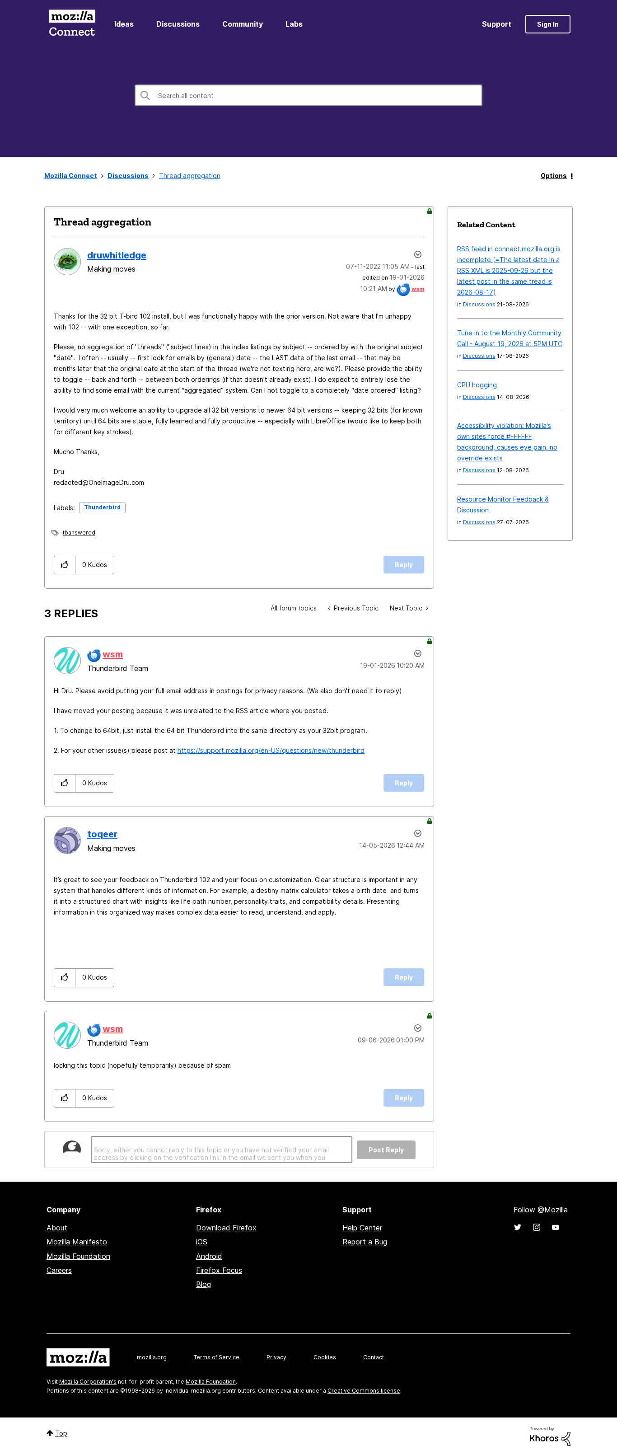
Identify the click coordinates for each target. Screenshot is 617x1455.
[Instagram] (537, 1227)
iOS (201, 1241)
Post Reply (386, 1150)
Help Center (362, 1227)
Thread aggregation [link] (189, 175)
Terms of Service (216, 1357)
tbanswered (79, 532)
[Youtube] (556, 1227)
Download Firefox (226, 1227)
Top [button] (61, 1433)
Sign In (548, 24)
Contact (373, 1357)
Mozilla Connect (72, 24)
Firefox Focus (219, 1270)
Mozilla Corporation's (88, 1381)
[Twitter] (518, 1227)
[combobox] (308, 95)
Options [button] (554, 175)
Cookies (324, 1357)
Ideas (124, 23)
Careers (59, 1270)
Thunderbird (102, 507)
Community (242, 23)
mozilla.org (152, 1357)
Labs (294, 23)
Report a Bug (364, 1241)
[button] (64, 565)
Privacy (276, 1357)
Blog (203, 1284)
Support (496, 23)
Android (209, 1256)
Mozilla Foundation (78, 1256)
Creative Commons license (363, 1390)
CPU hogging (477, 385)
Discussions (178, 23)
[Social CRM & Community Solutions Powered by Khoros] (550, 1436)
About (57, 1227)
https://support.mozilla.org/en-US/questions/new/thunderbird (271, 750)
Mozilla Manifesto (77, 1241)
